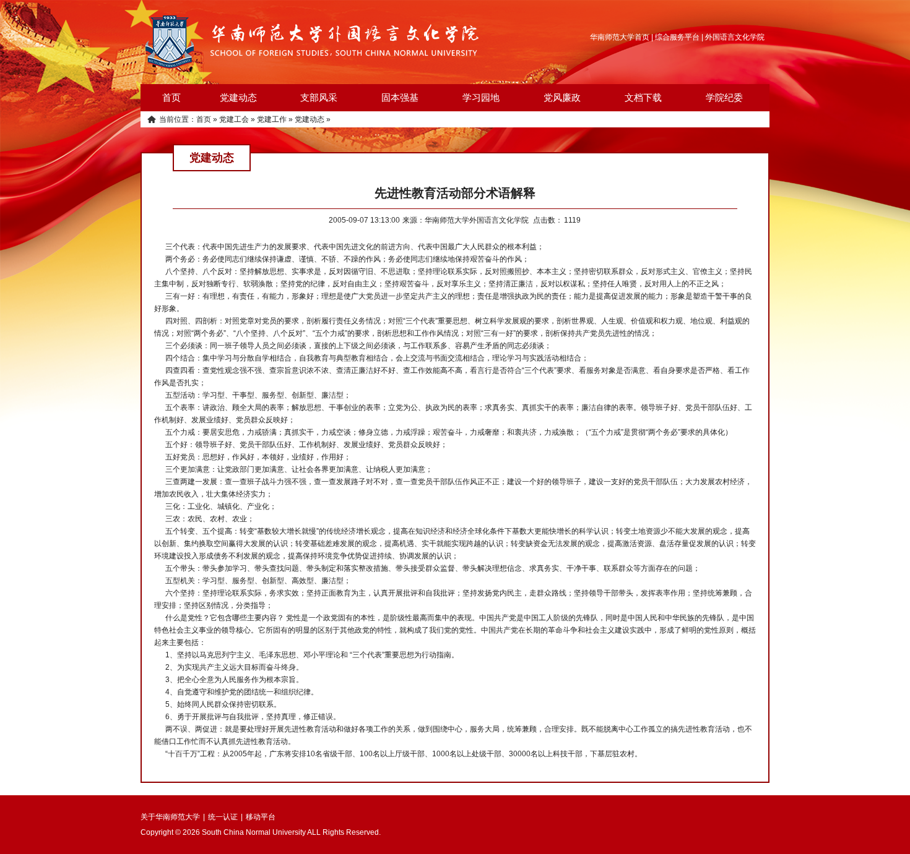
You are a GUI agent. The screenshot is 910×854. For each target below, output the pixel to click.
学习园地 (481, 97)
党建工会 (234, 119)
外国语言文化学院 (735, 37)
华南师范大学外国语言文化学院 (312, 42)
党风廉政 (562, 97)
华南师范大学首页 (619, 37)
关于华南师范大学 (170, 817)
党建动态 (238, 97)
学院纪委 (724, 97)
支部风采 (318, 97)
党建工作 (272, 119)
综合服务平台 (677, 37)
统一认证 (223, 817)
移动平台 (260, 817)
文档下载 (643, 97)
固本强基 (399, 97)
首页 (171, 97)
